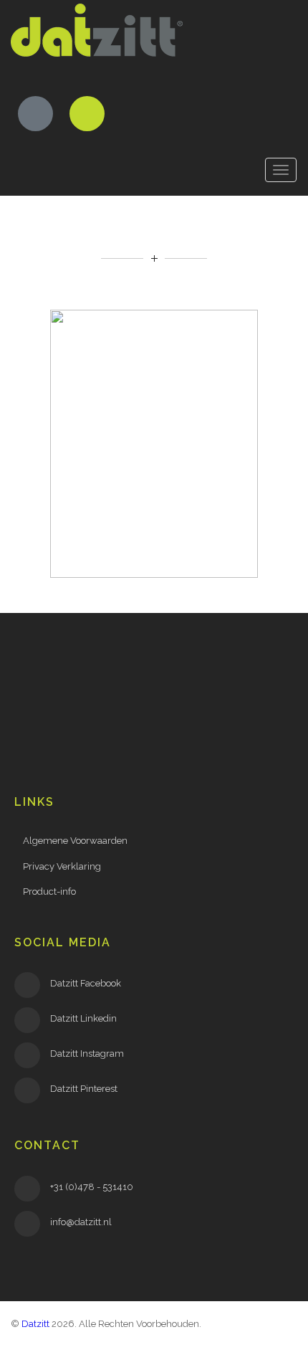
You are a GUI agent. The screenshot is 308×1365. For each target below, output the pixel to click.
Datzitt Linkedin (83, 1018)
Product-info (49, 891)
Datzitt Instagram (87, 1053)
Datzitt (35, 1323)
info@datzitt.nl (81, 1222)
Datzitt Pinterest (83, 1088)
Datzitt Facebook (85, 983)
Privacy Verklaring (62, 866)
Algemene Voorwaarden (75, 840)
